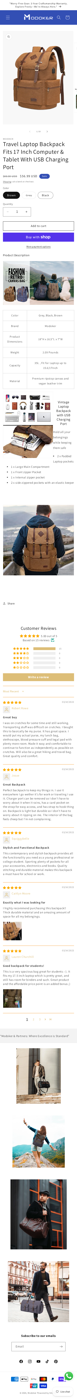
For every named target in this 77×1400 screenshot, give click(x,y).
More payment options (38, 246)
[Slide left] (29, 131)
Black (45, 195)
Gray (31, 196)
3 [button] (40, 1019)
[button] (8, 17)
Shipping (7, 181)
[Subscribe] (61, 1346)
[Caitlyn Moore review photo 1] (12, 931)
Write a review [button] (38, 677)
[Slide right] (47, 131)
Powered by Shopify (47, 1393)
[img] (12, 702)
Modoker (32, 1393)
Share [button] (11, 603)
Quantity (8, 204)
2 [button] (33, 1019)
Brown (11, 195)
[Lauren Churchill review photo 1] (12, 998)
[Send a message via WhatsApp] (69, 1376)
